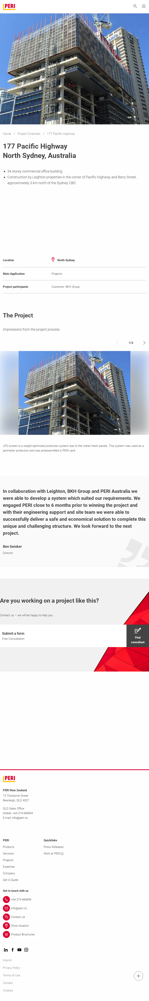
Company (9, 873)
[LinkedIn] (6, 950)
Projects (8, 860)
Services (8, 853)
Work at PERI (52, 853)
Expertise (9, 866)
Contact (8, 983)
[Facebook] (13, 950)
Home (7, 134)
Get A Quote (10, 880)
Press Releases (54, 847)
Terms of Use (11, 975)
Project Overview (29, 134)
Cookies (8, 990)
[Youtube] (19, 950)
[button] (74, 636)
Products (8, 847)
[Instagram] (26, 950)
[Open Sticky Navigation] (138, 976)
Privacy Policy (11, 968)
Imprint (7, 960)
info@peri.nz (20, 818)
